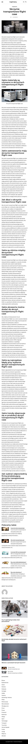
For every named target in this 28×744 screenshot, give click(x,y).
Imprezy (4, 695)
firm (5, 449)
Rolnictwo (4, 714)
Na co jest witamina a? (16, 572)
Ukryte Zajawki (5, 727)
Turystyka (4, 725)
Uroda (3, 729)
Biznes (3, 680)
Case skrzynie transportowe (17, 528)
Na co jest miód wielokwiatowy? (18, 562)
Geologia (4, 691)
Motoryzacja (5, 701)
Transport (14, 6)
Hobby (3, 693)
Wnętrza (4, 733)
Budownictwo (5, 682)
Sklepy (3, 716)
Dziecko (4, 686)
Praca (3, 708)
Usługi (3, 731)
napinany (13, 2)
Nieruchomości (5, 703)
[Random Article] (23, 2)
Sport (3, 718)
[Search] (25, 1)
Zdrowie (4, 735)
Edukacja (4, 689)
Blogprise (20, 741)
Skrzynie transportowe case (17, 540)
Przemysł (4, 712)
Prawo (3, 710)
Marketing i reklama (7, 697)
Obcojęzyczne (5, 706)
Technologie (4, 721)
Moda (3, 699)
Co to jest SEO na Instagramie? (18, 552)
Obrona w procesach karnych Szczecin (13, 662)
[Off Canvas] (2, 1)
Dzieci (3, 684)
